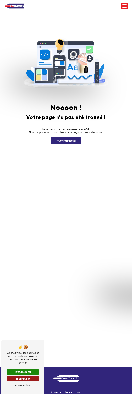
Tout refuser (23, 378)
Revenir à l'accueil (66, 140)
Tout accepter (22, 371)
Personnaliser (23, 385)
